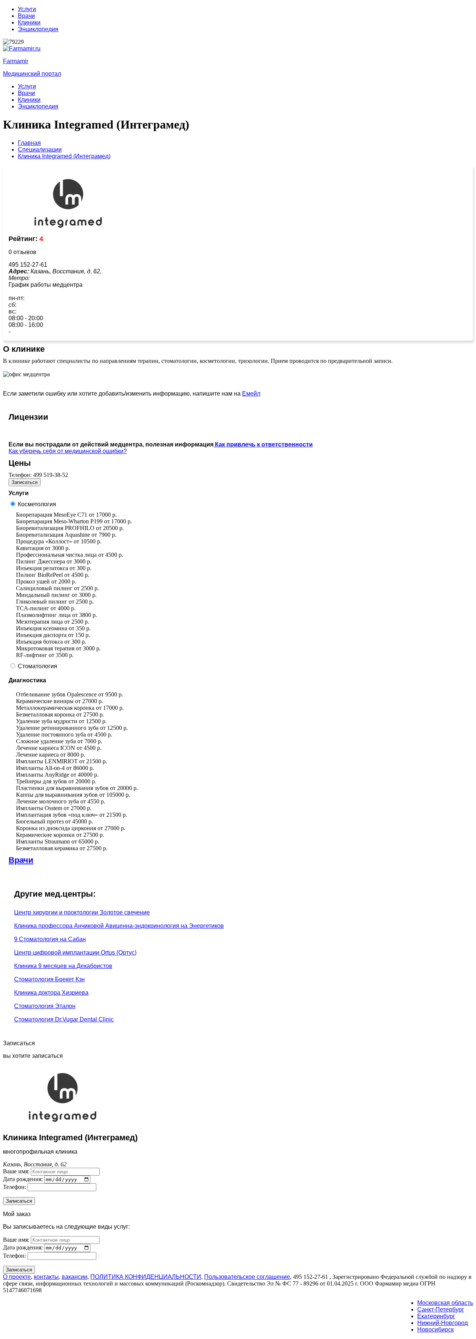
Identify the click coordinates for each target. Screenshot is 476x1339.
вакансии (74, 1277)
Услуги (27, 9)
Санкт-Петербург (440, 1309)
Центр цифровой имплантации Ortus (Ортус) (75, 952)
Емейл (251, 393)
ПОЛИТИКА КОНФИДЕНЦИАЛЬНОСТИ (145, 1277)
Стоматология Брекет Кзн (49, 979)
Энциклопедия (38, 29)
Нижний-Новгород (442, 1323)
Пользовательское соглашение (247, 1277)
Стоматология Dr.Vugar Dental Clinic (64, 1019)
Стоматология (37, 666)
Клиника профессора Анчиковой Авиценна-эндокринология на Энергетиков (119, 926)
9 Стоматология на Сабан (50, 939)
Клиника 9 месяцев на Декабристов (63, 966)
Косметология (37, 504)
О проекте (17, 1277)
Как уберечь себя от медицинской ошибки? (68, 451)
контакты (46, 1277)
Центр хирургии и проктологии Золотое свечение (82, 912)
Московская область (445, 1303)
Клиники (29, 22)
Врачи (26, 16)
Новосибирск (435, 1329)
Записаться (25, 482)
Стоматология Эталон (44, 1006)
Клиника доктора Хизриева (51, 992)
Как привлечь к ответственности (263, 444)
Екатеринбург (436, 1316)
